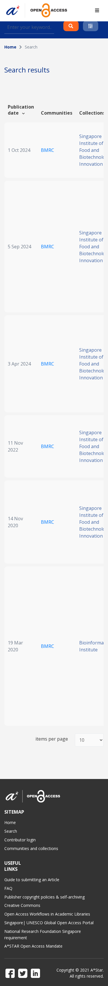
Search (10, 831)
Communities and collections (31, 848)
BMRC (47, 150)
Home (10, 47)
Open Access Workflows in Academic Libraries (47, 914)
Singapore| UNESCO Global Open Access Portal (49, 922)
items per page (51, 739)
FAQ (8, 888)
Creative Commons (22, 905)
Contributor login (20, 840)
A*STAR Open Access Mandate (33, 946)
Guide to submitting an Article (31, 879)
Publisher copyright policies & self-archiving (44, 897)
